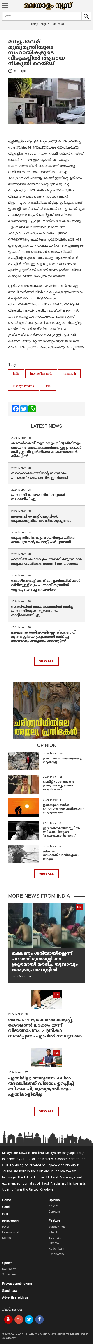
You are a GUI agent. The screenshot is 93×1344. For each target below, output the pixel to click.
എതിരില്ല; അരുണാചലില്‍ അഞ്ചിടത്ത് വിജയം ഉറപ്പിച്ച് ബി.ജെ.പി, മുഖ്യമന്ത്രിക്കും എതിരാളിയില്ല (41, 1087)
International (10, 1233)
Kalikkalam (9, 1269)
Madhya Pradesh (23, 386)
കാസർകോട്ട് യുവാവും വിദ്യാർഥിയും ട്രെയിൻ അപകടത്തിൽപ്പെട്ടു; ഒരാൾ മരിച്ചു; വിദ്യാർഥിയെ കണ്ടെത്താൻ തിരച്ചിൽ (46, 450)
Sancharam (56, 1254)
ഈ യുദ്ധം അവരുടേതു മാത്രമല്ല (62, 760)
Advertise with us (15, 1298)
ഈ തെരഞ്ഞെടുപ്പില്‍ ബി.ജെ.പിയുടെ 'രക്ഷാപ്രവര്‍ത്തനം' (61, 832)
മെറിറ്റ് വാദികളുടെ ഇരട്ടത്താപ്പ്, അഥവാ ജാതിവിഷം (60, 785)
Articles (53, 1206)
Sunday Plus (57, 1227)
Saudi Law (9, 1291)
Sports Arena (10, 1275)
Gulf (5, 1214)
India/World (10, 1221)
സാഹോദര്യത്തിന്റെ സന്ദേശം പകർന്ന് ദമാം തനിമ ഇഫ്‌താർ (40, 475)
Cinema (54, 1243)
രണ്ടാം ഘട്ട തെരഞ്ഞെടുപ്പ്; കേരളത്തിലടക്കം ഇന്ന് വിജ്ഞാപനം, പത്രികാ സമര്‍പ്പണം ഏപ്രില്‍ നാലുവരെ (45, 1028)
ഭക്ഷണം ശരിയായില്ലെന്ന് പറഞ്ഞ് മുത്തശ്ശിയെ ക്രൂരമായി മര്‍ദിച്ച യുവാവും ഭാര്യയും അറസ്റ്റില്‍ (43, 637)
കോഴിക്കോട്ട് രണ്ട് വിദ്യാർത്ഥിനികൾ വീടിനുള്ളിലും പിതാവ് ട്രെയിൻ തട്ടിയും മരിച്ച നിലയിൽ (46, 585)
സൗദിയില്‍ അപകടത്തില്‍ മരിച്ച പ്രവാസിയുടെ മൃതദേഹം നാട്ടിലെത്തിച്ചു (42, 611)
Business (55, 1238)
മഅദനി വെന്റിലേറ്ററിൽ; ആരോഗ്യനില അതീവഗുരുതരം (41, 518)
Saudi (6, 1207)
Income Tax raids (41, 374)
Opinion (54, 1200)
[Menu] (5, 6)
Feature (54, 1221)
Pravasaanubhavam (17, 1284)
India (16, 374)
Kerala (6, 1238)
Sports (7, 1263)
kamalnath (69, 374)
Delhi (47, 386)
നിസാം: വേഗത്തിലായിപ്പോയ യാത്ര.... (61, 855)
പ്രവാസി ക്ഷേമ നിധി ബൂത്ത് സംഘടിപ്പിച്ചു (38, 497)
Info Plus (54, 1232)
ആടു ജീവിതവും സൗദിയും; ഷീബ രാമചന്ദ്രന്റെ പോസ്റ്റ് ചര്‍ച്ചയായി (43, 540)
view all (46, 661)
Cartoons (54, 1212)
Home (6, 1200)
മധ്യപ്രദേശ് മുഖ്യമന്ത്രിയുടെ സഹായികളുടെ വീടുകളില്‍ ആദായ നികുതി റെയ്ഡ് (36, 53)
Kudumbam (56, 1249)
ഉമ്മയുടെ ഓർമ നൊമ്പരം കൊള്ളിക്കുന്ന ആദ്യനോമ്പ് (63, 809)
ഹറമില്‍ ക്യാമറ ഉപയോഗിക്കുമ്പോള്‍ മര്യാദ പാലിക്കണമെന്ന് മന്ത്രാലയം (46, 561)
